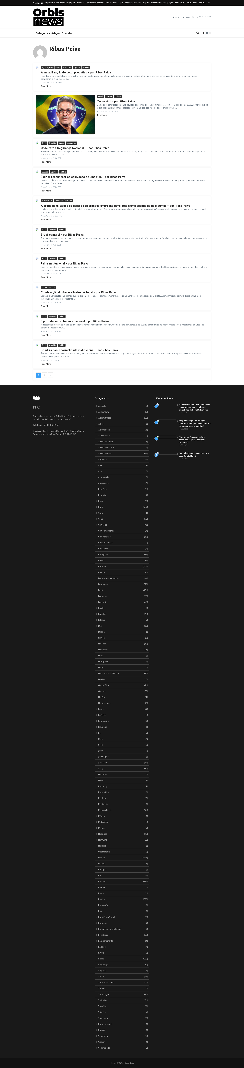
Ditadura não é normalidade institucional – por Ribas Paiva (79, 350)
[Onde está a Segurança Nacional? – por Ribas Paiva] (37, 143)
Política (86, 67)
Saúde (61, 143)
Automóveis (47, 201)
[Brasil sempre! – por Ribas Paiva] (37, 229)
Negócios (59, 201)
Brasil (57, 67)
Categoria (42, 33)
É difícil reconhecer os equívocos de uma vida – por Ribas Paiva (83, 177)
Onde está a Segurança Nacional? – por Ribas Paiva (75, 148)
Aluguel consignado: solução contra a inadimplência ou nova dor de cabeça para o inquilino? (195, 423)
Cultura (45, 172)
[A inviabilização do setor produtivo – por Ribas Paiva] (37, 67)
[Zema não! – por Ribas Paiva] (65, 114)
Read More (46, 86)
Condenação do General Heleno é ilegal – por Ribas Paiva (78, 292)
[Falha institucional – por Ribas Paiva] (37, 258)
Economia (67, 67)
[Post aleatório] (203, 33)
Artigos (55, 33)
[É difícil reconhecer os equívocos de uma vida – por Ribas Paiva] (37, 171)
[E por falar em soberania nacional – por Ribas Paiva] (37, 316)
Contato (67, 33)
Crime (44, 287)
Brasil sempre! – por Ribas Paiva (62, 234)
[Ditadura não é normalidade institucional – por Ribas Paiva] (37, 345)
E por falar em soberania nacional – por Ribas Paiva (75, 321)
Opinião (77, 67)
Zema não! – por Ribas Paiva (116, 101)
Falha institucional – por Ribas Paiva (65, 263)
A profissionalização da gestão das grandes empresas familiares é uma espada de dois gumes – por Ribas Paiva (115, 205)
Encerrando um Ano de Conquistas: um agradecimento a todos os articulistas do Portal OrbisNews (194, 407)
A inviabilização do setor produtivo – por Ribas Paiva (76, 72)
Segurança (71, 143)
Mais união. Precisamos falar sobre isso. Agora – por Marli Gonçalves (192, 440)
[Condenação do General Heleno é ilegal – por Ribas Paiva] (37, 287)
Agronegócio (47, 67)
